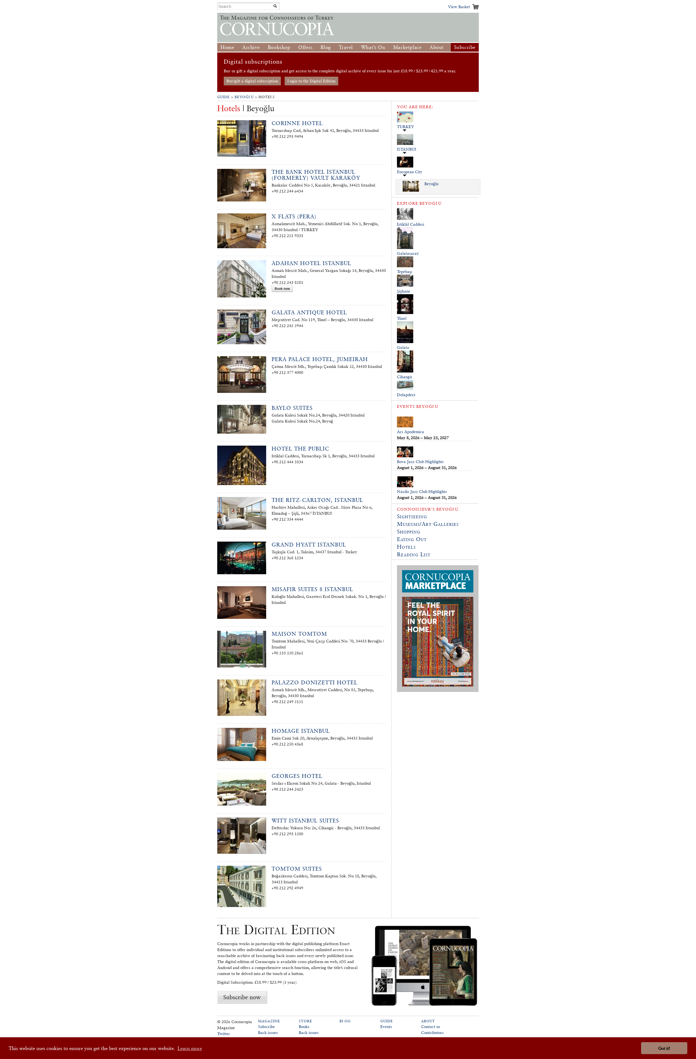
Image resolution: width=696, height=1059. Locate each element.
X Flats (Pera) (294, 216)
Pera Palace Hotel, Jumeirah (320, 359)
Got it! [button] (664, 1048)
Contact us (430, 1026)
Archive (251, 47)
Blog (326, 47)
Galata (403, 347)
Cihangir (404, 376)
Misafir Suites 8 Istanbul (312, 589)
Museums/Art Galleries (428, 524)
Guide (223, 97)
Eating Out (412, 539)
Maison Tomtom (299, 634)
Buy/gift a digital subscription (252, 81)
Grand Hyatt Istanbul (309, 544)
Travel (346, 47)
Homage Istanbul (301, 731)
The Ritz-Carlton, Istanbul (317, 500)
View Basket (459, 6)
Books (304, 1026)
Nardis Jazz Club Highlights (422, 491)
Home (227, 47)
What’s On (373, 47)
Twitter (223, 1033)
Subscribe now (242, 997)
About (437, 47)
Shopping (408, 531)
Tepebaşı (404, 271)
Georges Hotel (297, 776)
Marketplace (407, 47)
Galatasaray (408, 253)
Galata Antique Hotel (309, 312)
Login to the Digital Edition (311, 81)
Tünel (401, 318)
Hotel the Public (300, 448)
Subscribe (465, 47)
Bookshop (279, 47)
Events (386, 1026)
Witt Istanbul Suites (305, 820)
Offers (305, 47)
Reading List (413, 554)
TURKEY (405, 126)
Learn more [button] (190, 1048)
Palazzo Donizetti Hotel (315, 682)
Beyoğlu (244, 97)
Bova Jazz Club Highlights (420, 461)
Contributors (432, 1032)
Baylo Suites (292, 408)
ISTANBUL (407, 149)
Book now (282, 288)
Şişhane (403, 291)
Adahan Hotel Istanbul (311, 263)
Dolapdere (406, 394)
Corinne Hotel (297, 123)
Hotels (406, 547)
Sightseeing (412, 516)
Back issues (268, 1032)
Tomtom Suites (297, 868)
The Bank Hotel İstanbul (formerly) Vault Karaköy (316, 175)
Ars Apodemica (410, 431)
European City (409, 171)
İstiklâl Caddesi (410, 224)
